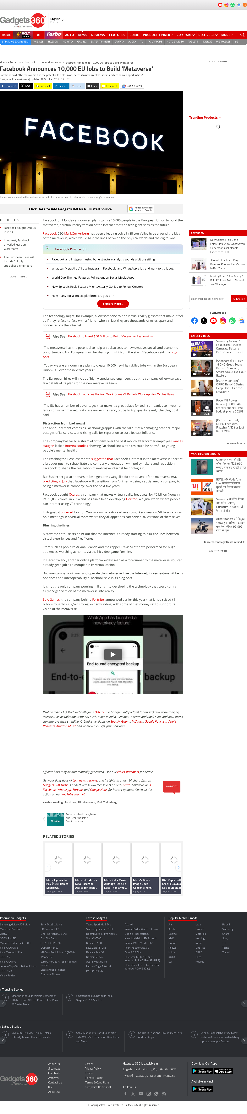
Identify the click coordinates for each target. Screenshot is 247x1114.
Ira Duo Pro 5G (94, 971)
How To (68, 41)
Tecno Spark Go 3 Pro (98, 924)
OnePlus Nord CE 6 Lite (54, 934)
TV (141, 41)
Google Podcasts (156, 721)
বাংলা (145, 1069)
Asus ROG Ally (133, 952)
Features (117, 34)
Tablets (193, 41)
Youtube (141, 1092)
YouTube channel (73, 794)
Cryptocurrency (49, 947)
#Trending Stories (11, 989)
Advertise (54, 1092)
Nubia (198, 943)
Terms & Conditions (97, 1082)
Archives (53, 1078)
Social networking (20, 62)
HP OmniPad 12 (50, 929)
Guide (134, 34)
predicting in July (55, 481)
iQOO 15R (6, 971)
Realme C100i (94, 943)
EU (79, 802)
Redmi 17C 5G (94, 957)
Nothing (200, 938)
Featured (197, 233)
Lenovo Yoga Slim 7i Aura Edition (18, 966)
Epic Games (51, 599)
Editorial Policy (93, 1078)
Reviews (98, 34)
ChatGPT (5, 934)
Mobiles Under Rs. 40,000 (15, 943)
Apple (171, 929)
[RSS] (245, 5)
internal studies (76, 446)
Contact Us (55, 1082)
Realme (199, 961)
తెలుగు (164, 1069)
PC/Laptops (155, 41)
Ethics (89, 1073)
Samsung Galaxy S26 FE (99, 929)
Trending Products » (205, 118)
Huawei (172, 947)
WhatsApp (64, 789)
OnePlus (200, 947)
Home (6, 34)
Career (89, 1064)
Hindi (137, 1069)
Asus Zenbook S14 (11, 952)
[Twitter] (204, 320)
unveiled (67, 512)
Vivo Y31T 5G (94, 938)
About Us (54, 1064)
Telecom (53, 41)
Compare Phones (51, 974)
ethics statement (128, 772)
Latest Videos (200, 336)
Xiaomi (226, 952)
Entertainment (100, 41)
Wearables (223, 41)
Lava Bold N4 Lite (96, 947)
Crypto (119, 41)
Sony (225, 938)
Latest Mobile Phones (53, 970)
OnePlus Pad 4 (49, 938)
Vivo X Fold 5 (7, 975)
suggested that (102, 459)
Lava (198, 924)
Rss (164, 1092)
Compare (184, 34)
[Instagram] (223, 320)
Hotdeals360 (175, 41)
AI (39, 34)
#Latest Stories (10, 1026)
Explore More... (113, 303)
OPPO (198, 952)
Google (172, 934)
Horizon (132, 499)
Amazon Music (66, 726)
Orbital (99, 712)
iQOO (171, 957)
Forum (125, 785)
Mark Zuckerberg (76, 233)
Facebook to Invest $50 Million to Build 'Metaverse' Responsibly (110, 336)
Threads (78, 789)
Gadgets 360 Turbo (56, 785)
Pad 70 (129, 924)
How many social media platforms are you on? (82, 296)
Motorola (200, 934)
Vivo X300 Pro (8, 961)
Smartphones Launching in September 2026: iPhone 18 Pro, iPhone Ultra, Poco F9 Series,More (35, 1000)
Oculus (74, 494)
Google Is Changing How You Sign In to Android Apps (160, 1035)
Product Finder (156, 34)
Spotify (115, 721)
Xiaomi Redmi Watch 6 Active (141, 929)
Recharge (206, 34)
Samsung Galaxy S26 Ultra (15, 924)
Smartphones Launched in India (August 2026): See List (94, 998)
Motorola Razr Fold (11, 929)
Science (207, 41)
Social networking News (47, 62)
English (127, 1069)
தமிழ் (154, 1069)
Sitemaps (54, 1068)
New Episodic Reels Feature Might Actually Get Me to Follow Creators (97, 286)
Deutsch (155, 1076)
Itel (170, 961)
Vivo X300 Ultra (9, 947)
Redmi (226, 924)
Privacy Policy (93, 1068)
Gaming (82, 41)
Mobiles (38, 41)
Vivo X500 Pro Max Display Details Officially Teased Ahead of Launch (31, 1035)
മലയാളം (142, 1076)
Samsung (227, 929)
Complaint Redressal (98, 1087)
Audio (132, 41)
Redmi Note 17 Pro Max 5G (101, 934)
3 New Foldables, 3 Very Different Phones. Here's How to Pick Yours (227, 264)
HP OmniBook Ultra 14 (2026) (58, 952)
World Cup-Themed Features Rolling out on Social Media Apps (93, 277)
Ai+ (170, 924)
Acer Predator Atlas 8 (137, 947)
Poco (198, 957)
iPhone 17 (46, 957)
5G (236, 41)
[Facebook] (194, 320)
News (82, 34)
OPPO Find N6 (8, 938)
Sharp (225, 934)
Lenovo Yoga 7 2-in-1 (98, 966)
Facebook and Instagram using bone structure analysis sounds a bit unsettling (103, 259)
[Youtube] (213, 320)
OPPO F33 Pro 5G (51, 943)
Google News (98, 789)
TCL (224, 943)
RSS (50, 1087)
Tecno (225, 947)
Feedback (54, 1073)
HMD (171, 938)
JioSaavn (137, 721)
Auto (69, 34)
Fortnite (98, 599)
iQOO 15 (5, 957)
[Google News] (242, 320)
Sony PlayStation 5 (51, 924)
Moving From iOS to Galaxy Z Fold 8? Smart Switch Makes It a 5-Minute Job (227, 280)
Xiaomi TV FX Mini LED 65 (139, 943)
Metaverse (89, 802)
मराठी (173, 1069)
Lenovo (199, 929)
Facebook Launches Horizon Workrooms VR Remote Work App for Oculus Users (121, 394)
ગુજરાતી (128, 1076)
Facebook (50, 233)
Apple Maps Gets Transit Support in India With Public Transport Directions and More (97, 1037)
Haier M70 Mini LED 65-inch (140, 938)
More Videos (235, 443)
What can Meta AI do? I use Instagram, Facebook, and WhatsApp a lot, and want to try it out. (113, 268)
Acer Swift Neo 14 (96, 961)
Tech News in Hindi (204, 454)
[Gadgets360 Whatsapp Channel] (232, 320)
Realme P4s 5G (95, 952)
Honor (172, 943)
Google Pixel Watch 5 (137, 934)
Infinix (171, 952)
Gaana (125, 721)
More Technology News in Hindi (223, 542)
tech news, (80, 780)
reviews (92, 780)
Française (169, 1076)
